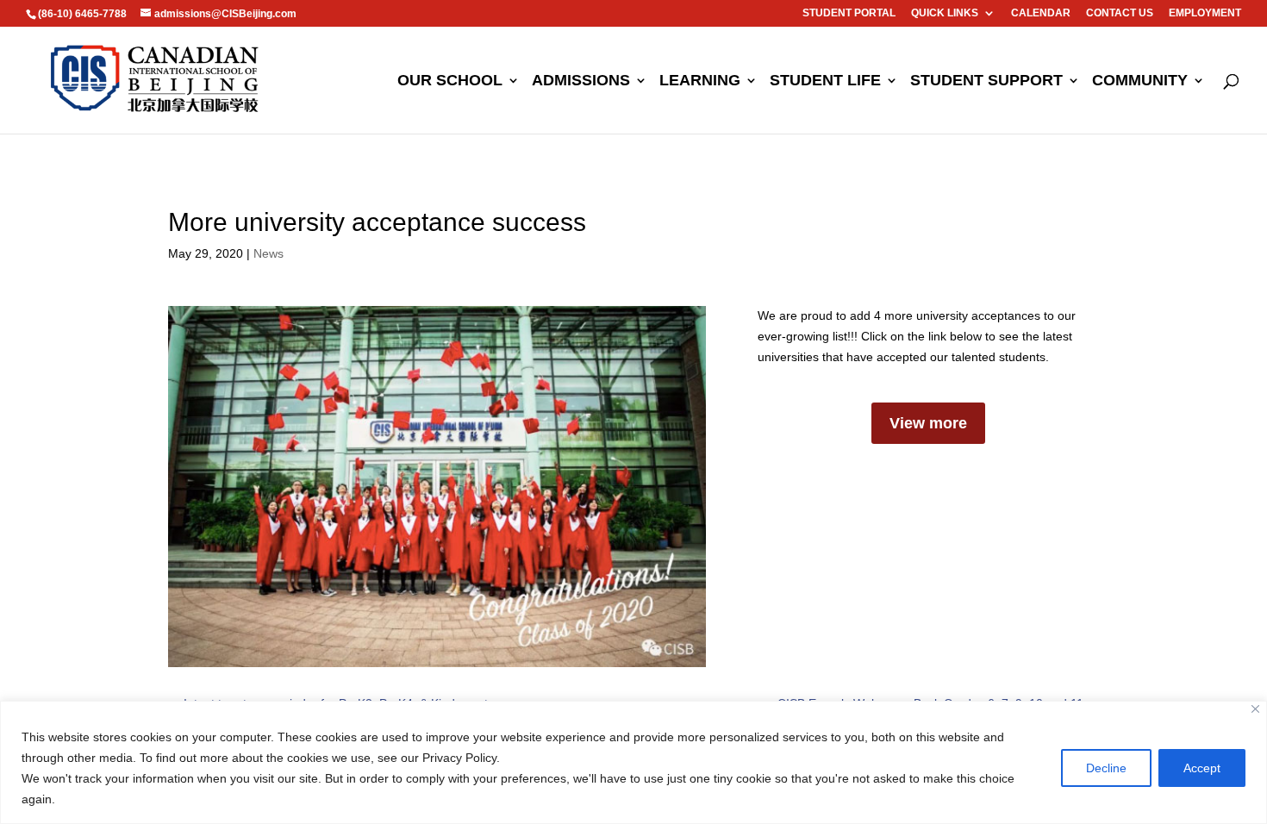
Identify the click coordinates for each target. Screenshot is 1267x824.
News (268, 253)
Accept (1201, 768)
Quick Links (944, 13)
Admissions (581, 81)
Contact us (1119, 13)
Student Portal (849, 13)
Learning (699, 81)
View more (928, 423)
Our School (449, 81)
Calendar (1040, 13)
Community (1140, 81)
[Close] (1255, 709)
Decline (1106, 768)
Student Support (986, 81)
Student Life (825, 81)
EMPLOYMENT (1205, 13)
